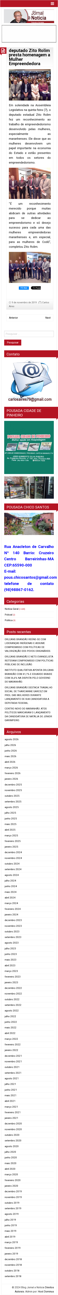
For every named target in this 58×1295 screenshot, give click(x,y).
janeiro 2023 (11, 982)
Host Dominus (46, 1291)
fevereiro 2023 (13, 976)
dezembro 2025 (13, 784)
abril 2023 (10, 965)
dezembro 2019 (13, 1191)
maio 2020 (10, 1163)
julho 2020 (10, 1151)
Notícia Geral (11, 608)
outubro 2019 (12, 1202)
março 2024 (11, 903)
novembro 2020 (13, 1129)
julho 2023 (10, 948)
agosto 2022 (12, 1010)
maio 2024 (10, 892)
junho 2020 (11, 1157)
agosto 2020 (12, 1146)
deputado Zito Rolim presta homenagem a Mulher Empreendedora (29, 57)
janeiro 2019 (11, 1253)
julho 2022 (10, 1016)
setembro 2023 (13, 937)
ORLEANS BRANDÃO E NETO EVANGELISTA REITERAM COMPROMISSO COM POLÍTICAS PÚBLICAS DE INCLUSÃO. (29, 660)
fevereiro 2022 (13, 1044)
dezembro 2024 (13, 852)
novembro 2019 (13, 1197)
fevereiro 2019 (13, 1248)
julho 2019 (10, 1219)
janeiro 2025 (11, 846)
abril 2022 (10, 1033)
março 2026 (11, 767)
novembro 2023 (13, 926)
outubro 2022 (12, 999)
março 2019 (11, 1242)
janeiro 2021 (11, 1118)
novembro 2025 (13, 790)
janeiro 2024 (11, 914)
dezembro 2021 (13, 1055)
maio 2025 (10, 824)
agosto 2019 (12, 1214)
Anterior (13, 317)
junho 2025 (11, 818)
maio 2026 (10, 756)
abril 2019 (10, 1236)
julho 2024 (10, 880)
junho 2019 (11, 1225)
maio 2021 (10, 1095)
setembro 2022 (13, 1005)
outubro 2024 (12, 863)
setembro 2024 (13, 869)
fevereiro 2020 (13, 1180)
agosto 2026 (12, 739)
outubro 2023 (12, 931)
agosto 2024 (12, 875)
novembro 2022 (13, 993)
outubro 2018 (12, 1270)
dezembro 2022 (13, 988)
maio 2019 (10, 1231)
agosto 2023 (12, 942)
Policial (8, 614)
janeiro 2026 (11, 778)
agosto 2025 (12, 807)
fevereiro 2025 (13, 841)
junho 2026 (11, 750)
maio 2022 (10, 1027)
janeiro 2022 (11, 1050)
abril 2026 (10, 761)
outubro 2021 (12, 1067)
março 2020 (11, 1174)
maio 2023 (10, 959)
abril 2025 (10, 829)
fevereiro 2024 (13, 909)
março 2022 (11, 1039)
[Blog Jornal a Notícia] (29, 15)
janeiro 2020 (11, 1185)
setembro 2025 (13, 801)
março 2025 (11, 835)
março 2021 (11, 1106)
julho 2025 (10, 812)
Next (48, 317)
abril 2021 (10, 1101)
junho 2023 (11, 954)
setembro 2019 (13, 1208)
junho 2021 (11, 1089)
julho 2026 (10, 745)
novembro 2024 (13, 858)
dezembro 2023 (13, 920)
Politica (9, 620)
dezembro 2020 (13, 1123)
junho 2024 (11, 886)
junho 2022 (11, 1022)
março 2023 (11, 971)
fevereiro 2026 (13, 773)
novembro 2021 (13, 1061)
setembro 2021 (13, 1072)
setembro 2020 (13, 1140)
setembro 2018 (13, 1276)
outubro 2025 (12, 795)
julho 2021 (10, 1084)
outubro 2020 (12, 1135)
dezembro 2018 (13, 1259)
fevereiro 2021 (13, 1112)
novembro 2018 (13, 1264)
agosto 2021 (12, 1078)
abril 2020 (10, 1168)
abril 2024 (10, 897)
